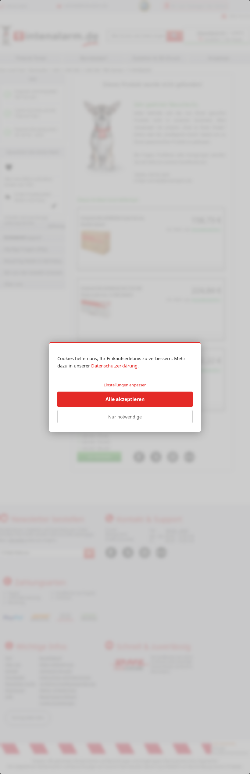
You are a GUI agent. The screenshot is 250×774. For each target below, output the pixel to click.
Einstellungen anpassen (125, 385)
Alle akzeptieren (125, 399)
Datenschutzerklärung (114, 366)
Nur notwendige (125, 417)
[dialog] (125, 387)
